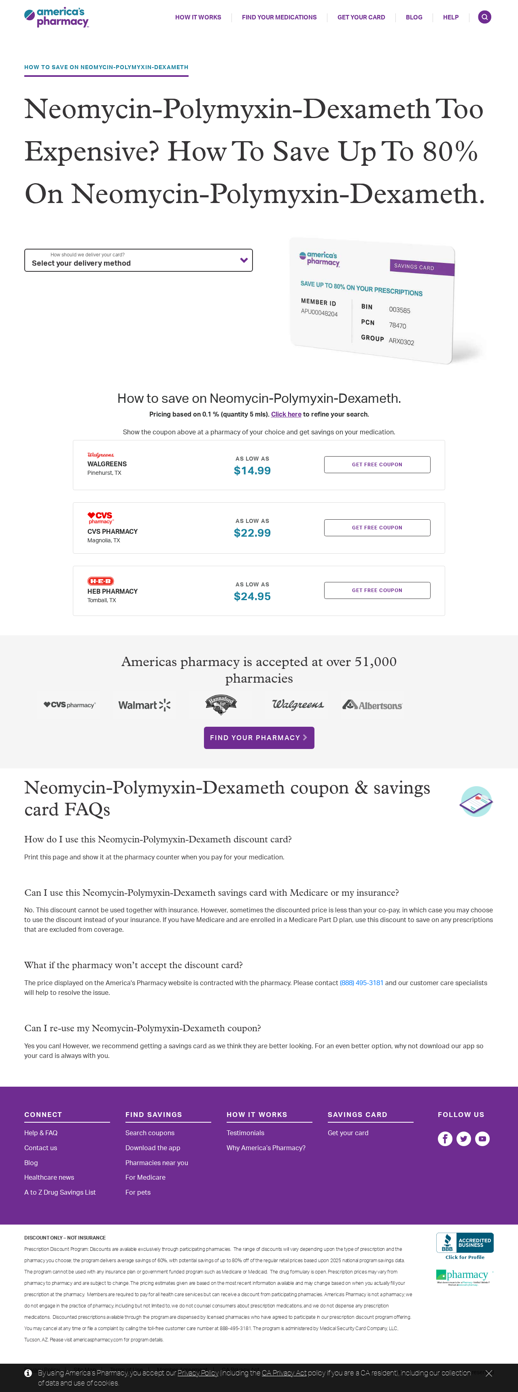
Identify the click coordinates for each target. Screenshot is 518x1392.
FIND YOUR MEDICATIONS (279, 18)
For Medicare (145, 1177)
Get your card (348, 1133)
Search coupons (149, 1133)
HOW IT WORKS (198, 18)
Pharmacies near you (156, 1163)
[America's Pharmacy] (56, 17)
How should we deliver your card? (88, 254)
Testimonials (245, 1133)
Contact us (40, 1148)
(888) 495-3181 (362, 983)
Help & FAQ (40, 1133)
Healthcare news (49, 1177)
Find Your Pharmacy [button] (255, 737)
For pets (138, 1192)
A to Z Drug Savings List (60, 1192)
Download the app (152, 1148)
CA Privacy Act (284, 1372)
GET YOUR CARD (361, 18)
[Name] (445, 1139)
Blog (414, 18)
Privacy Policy (198, 1372)
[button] (138, 260)
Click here (286, 414)
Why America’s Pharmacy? (266, 1148)
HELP (451, 18)
